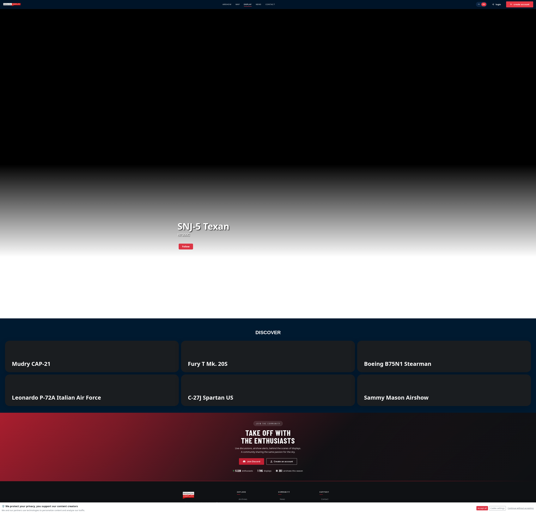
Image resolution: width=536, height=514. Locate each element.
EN (484, 4)
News (282, 499)
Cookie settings (497, 508)
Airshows (243, 499)
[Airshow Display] (188, 495)
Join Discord (253, 461)
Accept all (482, 508)
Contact (324, 499)
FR (479, 4)
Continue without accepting (521, 508)
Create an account (283, 461)
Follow (186, 246)
